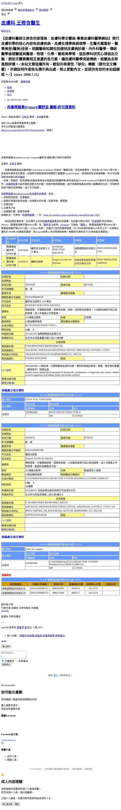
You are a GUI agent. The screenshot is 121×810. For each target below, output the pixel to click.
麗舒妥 (47, 224)
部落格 (10, 91)
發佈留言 (6, 664)
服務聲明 (88, 769)
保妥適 (95, 221)
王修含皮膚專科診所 (8, 740)
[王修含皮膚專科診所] (2, 743)
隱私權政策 (77, 769)
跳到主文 (6, 31)
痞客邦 (20, 627)
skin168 (5, 611)
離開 (17, 804)
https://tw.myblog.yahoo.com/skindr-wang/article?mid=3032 (72, 215)
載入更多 (6, 646)
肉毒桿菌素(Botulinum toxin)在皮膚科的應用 (23, 194)
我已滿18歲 (7, 804)
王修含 (25, 117)
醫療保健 (25, 81)
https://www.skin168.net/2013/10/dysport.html (22, 130)
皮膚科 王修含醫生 (20, 22)
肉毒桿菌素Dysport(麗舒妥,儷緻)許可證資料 (41, 107)
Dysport (65, 224)
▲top (3, 641)
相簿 (9, 87)
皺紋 (22, 177)
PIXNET (38, 769)
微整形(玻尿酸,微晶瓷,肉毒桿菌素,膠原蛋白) (42, 635)
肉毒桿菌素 (12, 184)
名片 (9, 94)
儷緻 (82, 224)
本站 (38, 117)
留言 (26, 627)
